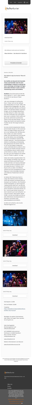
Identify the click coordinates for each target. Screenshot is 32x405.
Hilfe (15, 2)
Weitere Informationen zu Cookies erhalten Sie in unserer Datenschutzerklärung (16, 401)
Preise (9, 386)
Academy (20, 2)
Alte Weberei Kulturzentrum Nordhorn (15, 50)
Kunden (9, 388)
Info (11, 2)
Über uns (9, 384)
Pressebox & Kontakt (16, 63)
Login (27, 2)
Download (14, 235)
